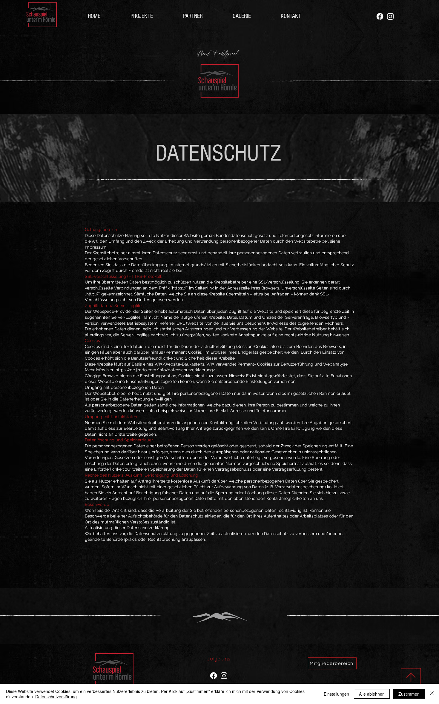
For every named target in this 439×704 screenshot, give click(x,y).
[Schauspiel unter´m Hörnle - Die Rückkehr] (379, 16)
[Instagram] (390, 16)
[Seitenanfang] (411, 677)
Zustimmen (409, 694)
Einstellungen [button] (336, 694)
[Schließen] (431, 693)
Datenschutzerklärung (56, 697)
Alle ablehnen (372, 694)
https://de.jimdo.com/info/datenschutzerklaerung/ (165, 369)
